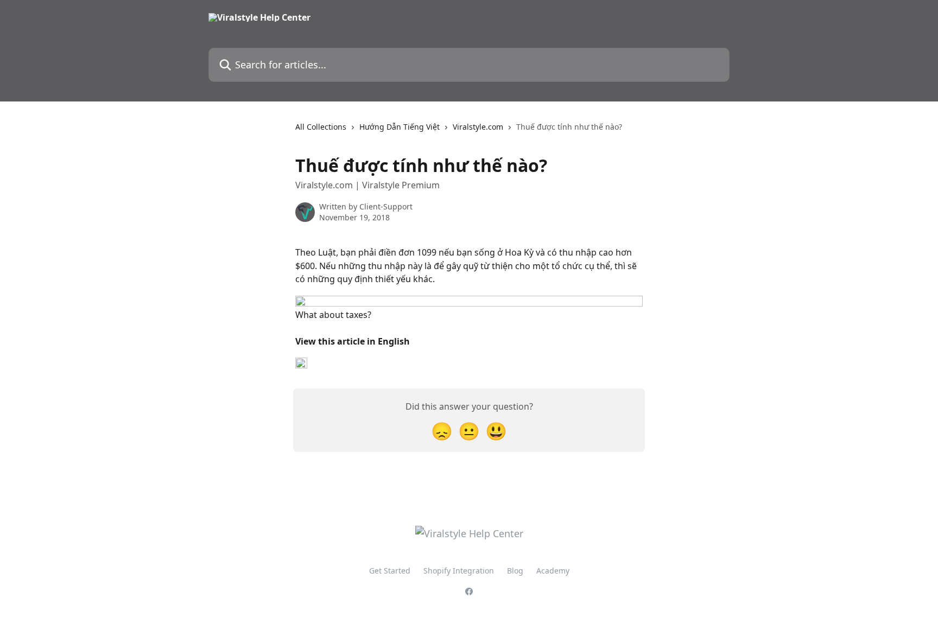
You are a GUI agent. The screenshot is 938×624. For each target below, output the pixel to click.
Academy (552, 570)
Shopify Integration (458, 570)
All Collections (320, 127)
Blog (515, 570)
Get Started (389, 570)
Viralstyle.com (478, 127)
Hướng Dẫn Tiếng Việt (399, 127)
